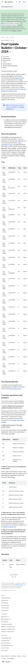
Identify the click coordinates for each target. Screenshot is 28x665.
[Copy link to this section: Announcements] (17, 117)
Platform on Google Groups (8, 626)
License (24, 656)
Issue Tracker (4, 650)
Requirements (4, 600)
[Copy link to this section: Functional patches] (19, 382)
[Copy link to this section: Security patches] (17, 134)
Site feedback (11, 658)
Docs (7, 37)
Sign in (24, 2)
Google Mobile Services (7, 645)
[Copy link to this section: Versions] (10, 554)
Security (12, 37)
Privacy (4, 658)
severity (10, 145)
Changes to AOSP (16, 30)
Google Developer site (10, 527)
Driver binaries (4, 610)
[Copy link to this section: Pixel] (6, 162)
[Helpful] (11, 40)
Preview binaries (5, 605)
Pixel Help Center (5, 640)
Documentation (6, 6)
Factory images (5, 607)
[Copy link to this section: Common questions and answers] (10, 398)
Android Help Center (6, 638)
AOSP (2, 37)
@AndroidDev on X (6, 619)
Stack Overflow (5, 648)
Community (13, 656)
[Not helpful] (13, 40)
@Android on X (5, 616)
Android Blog (4, 621)
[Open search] (17, 2)
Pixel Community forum (14, 389)
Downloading (4, 603)
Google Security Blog (6, 624)
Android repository (5, 598)
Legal (19, 656)
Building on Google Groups (8, 629)
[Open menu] (2, 2)
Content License (19, 584)
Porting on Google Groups (7, 631)
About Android (5, 656)
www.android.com (5, 643)
